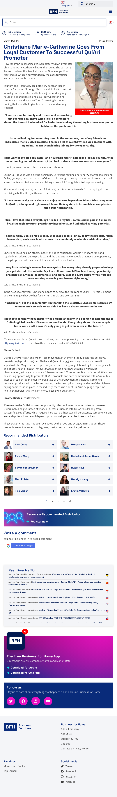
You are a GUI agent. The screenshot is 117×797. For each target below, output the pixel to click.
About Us (66, 734)
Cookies (65, 743)
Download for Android (25, 672)
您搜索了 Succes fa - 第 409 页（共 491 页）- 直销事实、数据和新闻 (67, 597)
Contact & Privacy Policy (75, 748)
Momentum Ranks (14, 766)
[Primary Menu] (110, 12)
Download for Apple (24, 667)
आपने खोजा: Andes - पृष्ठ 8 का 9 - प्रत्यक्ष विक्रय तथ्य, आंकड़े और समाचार (64, 618)
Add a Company (70, 729)
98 (70, 501)
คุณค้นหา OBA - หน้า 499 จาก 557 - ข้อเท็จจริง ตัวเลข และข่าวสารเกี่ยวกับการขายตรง (57, 611)
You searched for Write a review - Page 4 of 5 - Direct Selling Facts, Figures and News (53, 603)
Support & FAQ (69, 738)
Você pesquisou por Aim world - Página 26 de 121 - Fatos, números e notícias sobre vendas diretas (55, 583)
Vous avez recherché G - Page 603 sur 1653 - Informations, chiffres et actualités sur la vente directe (56, 591)
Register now (39, 521)
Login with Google (23, 545)
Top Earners (11, 771)
